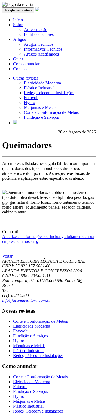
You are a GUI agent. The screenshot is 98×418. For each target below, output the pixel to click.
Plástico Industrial (39, 88)
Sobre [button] (18, 24)
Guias (18, 59)
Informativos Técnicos (43, 49)
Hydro (29, 102)
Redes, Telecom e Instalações (49, 92)
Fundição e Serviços (41, 117)
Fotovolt (31, 97)
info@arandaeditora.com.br (26, 300)
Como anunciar (26, 64)
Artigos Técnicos (38, 44)
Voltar (7, 256)
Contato (20, 68)
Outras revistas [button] (25, 78)
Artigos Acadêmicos (41, 54)
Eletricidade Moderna (42, 83)
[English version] (15, 122)
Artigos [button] (19, 39)
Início (18, 19)
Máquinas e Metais (40, 107)
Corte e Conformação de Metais (51, 112)
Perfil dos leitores (39, 34)
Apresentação (35, 29)
